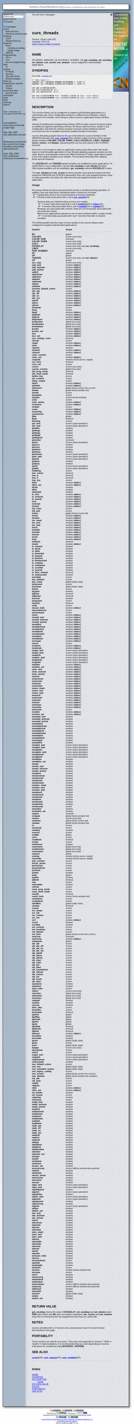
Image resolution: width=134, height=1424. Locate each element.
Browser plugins (13, 79)
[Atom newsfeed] (78, 1411)
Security (9, 74)
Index (34, 44)
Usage (40, 1382)
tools (6, 98)
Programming (10, 55)
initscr (96, 204)
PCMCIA (9, 72)
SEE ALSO (37, 1391)
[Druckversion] (111, 15)
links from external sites (16, 34)
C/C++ (8, 57)
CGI (7, 60)
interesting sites (11, 90)
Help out (7, 81)
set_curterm (80, 197)
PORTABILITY (39, 1389)
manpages (11, 27)
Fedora (8, 88)
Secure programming (15, 62)
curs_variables (69, 1357)
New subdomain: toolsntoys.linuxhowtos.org (16, 157)
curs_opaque (61, 138)
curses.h (47, 76)
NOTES (35, 1386)
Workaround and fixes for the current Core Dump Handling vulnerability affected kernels (15, 145)
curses (35, 1357)
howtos (9, 22)
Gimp (7, 46)
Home (6, 29)
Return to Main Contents (49, 44)
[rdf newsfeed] (55, 1411)
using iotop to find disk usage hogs (14, 126)
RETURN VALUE (40, 1384)
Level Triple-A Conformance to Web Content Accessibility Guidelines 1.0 (67, 1419)
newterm (82, 204)
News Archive (11, 31)
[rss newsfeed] (67, 1411)
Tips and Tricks (12, 76)
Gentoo (8, 86)
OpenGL (9, 53)
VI (6, 67)
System (7, 69)
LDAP (8, 38)
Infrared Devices (13, 41)
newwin (82, 206)
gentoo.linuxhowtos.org (16, 114)
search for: (8, 14)
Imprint (7, 105)
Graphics (8, 43)
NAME (35, 1375)
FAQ (6, 100)
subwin (96, 206)
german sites (11, 93)
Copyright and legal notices (67, 1421)
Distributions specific (13, 83)
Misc (6, 64)
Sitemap (7, 102)
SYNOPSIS (37, 1377)
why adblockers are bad (15, 135)
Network (7, 36)
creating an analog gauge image (16, 49)
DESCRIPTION (39, 1379)
